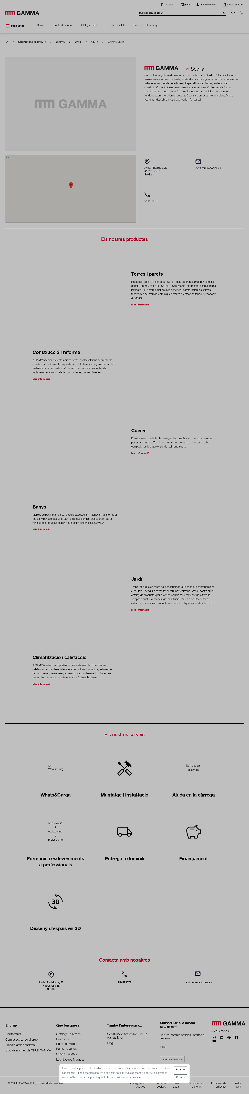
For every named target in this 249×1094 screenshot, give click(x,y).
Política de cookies (118, 1077)
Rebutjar (180, 1077)
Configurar (135, 1078)
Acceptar (180, 1069)
